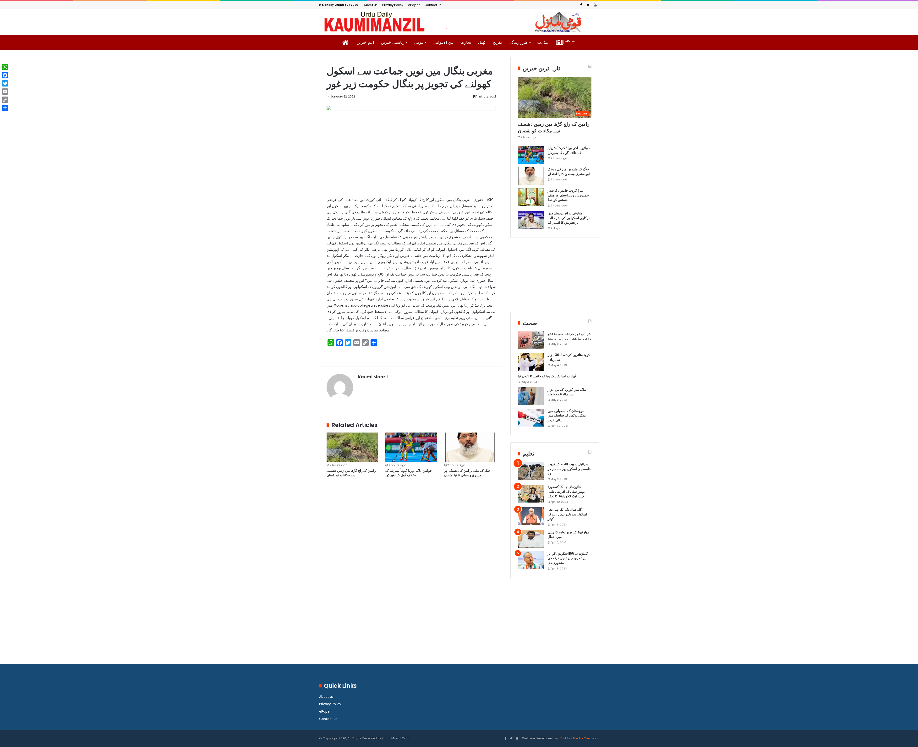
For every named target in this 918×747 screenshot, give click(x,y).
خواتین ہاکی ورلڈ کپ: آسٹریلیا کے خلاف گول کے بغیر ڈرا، (408, 472)
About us (370, 5)
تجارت (465, 42)
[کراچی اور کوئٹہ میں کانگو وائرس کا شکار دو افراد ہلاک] (531, 340)
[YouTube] (595, 5)
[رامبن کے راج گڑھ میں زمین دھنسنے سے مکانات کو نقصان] (352, 447)
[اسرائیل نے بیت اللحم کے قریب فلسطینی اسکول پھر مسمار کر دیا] (531, 471)
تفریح (497, 42)
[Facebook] (581, 5)
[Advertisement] (554, 278)
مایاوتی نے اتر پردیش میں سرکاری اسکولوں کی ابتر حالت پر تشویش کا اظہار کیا (569, 218)
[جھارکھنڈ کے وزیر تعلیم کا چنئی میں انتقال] (531, 539)
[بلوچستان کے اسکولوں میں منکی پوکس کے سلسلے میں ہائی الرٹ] (531, 418)
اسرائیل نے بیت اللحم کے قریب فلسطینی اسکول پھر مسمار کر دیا (569, 469)
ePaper (414, 5)
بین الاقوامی (443, 42)
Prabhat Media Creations (579, 738)
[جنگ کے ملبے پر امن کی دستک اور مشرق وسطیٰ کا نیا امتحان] (470, 447)
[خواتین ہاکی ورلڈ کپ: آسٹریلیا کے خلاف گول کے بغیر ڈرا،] (411, 447)
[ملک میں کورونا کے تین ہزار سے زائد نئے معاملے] (531, 396)
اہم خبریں (365, 42)
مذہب (542, 42)
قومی (418, 42)
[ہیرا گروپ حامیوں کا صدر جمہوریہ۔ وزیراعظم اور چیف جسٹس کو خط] (531, 197)
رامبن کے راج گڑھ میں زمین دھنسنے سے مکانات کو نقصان (351, 472)
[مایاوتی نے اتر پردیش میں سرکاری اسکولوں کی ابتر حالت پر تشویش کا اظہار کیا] (531, 220)
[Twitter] (588, 5)
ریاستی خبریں (392, 42)
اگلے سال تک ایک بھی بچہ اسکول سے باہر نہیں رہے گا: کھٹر (567, 514)
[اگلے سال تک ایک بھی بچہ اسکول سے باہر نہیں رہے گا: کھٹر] (531, 516)
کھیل (482, 42)
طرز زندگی (518, 42)
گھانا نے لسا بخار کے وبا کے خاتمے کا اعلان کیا (547, 376)
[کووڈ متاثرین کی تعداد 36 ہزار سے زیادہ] (531, 362)
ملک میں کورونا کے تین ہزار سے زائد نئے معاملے (567, 392)
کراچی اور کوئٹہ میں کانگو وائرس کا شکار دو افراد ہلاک (569, 336)
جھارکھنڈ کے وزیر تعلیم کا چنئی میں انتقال (569, 534)
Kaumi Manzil (373, 377)
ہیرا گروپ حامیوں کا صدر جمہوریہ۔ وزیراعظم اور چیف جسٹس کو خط (568, 195)
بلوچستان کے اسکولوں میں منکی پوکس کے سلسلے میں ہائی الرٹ (567, 415)
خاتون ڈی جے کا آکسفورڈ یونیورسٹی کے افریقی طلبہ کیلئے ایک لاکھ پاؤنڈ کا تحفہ (566, 491)
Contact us (433, 5)
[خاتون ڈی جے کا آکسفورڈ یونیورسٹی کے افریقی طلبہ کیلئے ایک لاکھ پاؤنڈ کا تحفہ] (531, 494)
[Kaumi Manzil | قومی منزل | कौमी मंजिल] (459, 22)
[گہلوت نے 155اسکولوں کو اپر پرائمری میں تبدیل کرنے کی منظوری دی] (531, 560)
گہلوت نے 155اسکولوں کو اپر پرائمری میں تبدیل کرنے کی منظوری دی (568, 558)
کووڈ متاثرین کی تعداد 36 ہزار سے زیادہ (569, 357)
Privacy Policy (392, 5)
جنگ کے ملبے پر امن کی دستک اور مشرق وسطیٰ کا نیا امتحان (467, 472)
